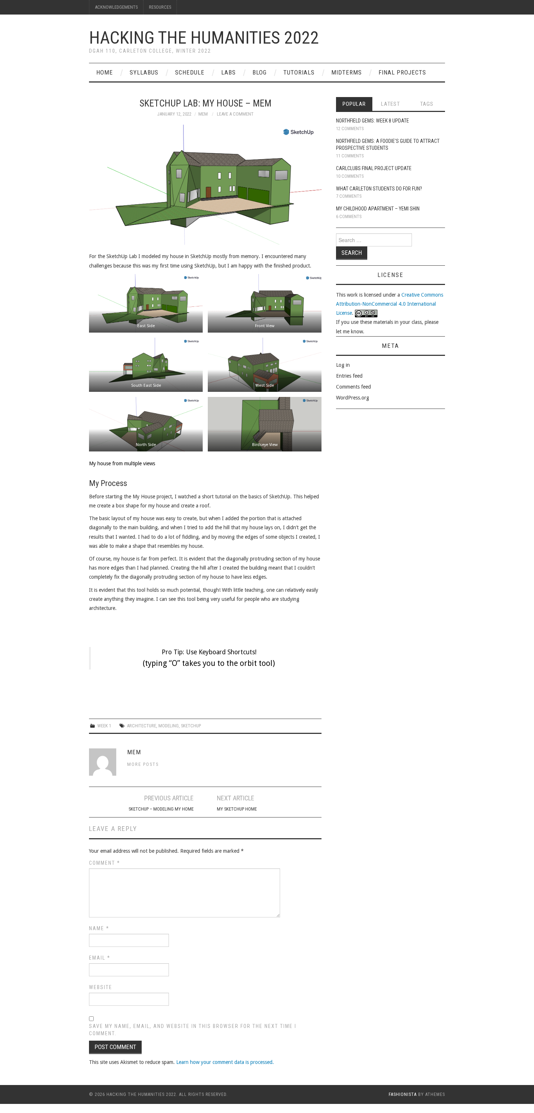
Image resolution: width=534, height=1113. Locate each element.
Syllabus (144, 72)
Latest (390, 104)
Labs (228, 72)
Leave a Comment (235, 114)
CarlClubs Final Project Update (374, 168)
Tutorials (299, 72)
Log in (343, 365)
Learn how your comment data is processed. (225, 1062)
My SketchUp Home (237, 809)
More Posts (143, 764)
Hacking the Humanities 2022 (204, 37)
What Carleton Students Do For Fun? (379, 189)
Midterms (346, 72)
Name (99, 928)
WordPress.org (352, 398)
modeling (168, 725)
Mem (203, 114)
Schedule (190, 72)
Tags (426, 104)
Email (99, 958)
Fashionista (403, 1094)
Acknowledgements (116, 7)
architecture (141, 725)
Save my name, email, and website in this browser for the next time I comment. (192, 1029)
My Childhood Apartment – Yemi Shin (378, 209)
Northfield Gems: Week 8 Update (372, 121)
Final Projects (402, 72)
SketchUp (191, 725)
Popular (354, 104)
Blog (259, 72)
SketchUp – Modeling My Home (161, 809)
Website (100, 987)
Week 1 (104, 725)
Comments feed (353, 387)
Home (104, 72)
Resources (160, 7)
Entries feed (349, 376)
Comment (104, 863)
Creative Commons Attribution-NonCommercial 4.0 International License (389, 304)
